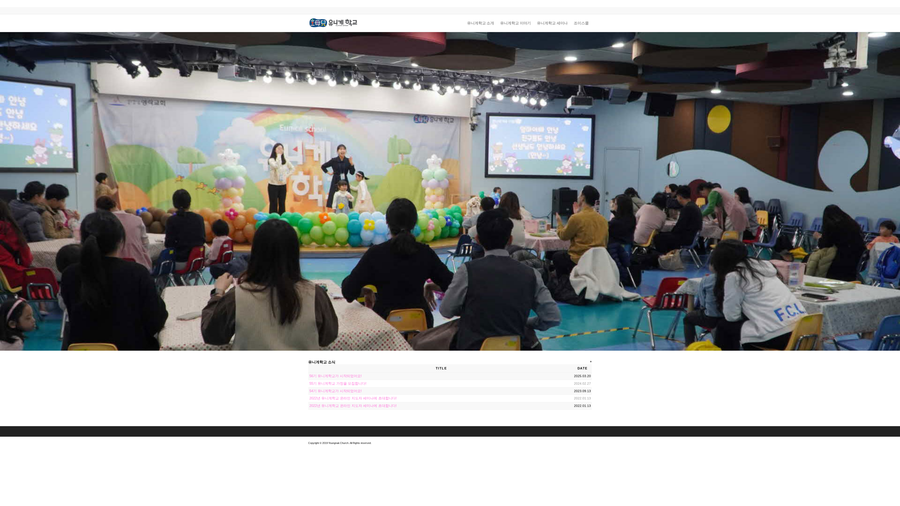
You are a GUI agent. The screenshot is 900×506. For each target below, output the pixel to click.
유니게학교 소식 (321, 362)
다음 (896, 191)
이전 (4, 191)
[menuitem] (480, 23)
